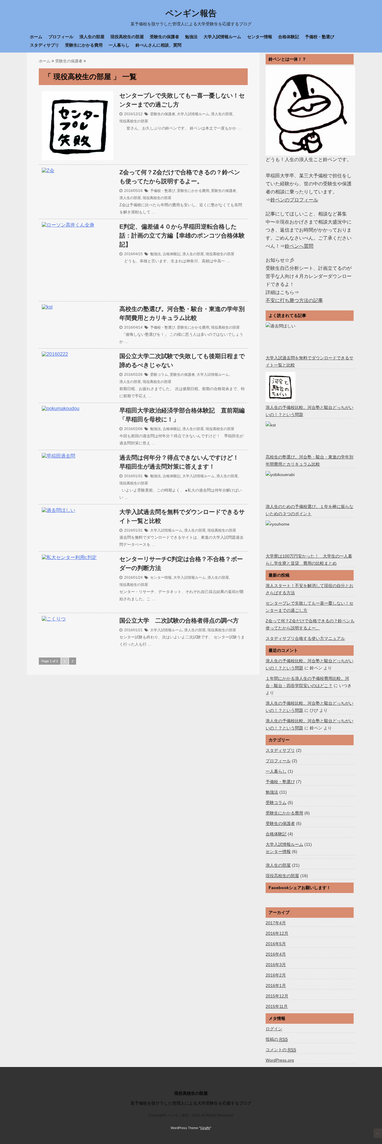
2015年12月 (277, 996)
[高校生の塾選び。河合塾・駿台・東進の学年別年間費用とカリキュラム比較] (281, 436)
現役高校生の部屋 (127, 36)
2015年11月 (277, 1006)
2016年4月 (276, 954)
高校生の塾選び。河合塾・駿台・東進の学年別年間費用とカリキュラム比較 (182, 313)
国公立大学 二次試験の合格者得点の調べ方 (179, 620)
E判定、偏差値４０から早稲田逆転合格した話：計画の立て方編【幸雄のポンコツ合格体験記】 (182, 235)
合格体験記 (288, 36)
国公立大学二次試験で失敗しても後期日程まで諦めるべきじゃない (182, 360)
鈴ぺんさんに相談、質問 (158, 45)
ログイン (274, 1028)
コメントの (281, 1049)
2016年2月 (276, 975)
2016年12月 (277, 933)
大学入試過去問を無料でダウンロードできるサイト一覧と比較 (182, 516)
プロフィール (60, 36)
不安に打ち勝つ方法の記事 (294, 300)
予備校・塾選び (319, 36)
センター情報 (259, 36)
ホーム (36, 36)
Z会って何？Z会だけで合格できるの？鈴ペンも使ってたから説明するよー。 (179, 176)
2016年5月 (276, 943)
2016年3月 (276, 964)
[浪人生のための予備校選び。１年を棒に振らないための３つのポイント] (281, 486)
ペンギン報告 (191, 13)
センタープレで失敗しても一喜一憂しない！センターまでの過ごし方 (182, 100)
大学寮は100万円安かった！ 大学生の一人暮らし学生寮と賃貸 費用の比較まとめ (309, 560)
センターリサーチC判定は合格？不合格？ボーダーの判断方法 (181, 563)
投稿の (277, 1039)
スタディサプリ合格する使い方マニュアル (305, 638)
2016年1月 (276, 985)
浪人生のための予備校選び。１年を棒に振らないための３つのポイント (309, 510)
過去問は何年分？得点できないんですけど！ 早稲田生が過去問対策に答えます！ (182, 462)
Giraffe (205, 1128)
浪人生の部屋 (91, 36)
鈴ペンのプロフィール (294, 199)
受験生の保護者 (164, 36)
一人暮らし (119, 45)
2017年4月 (276, 922)
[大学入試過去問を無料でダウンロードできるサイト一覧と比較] (281, 337)
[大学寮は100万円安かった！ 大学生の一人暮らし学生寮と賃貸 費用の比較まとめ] (281, 535)
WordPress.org (280, 1060)
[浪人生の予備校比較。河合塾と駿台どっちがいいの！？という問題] (281, 387)
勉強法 (191, 36)
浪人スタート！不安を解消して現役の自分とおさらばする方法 (309, 589)
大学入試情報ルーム (222, 36)
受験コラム (159, 374)
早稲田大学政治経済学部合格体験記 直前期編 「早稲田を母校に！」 (182, 415)
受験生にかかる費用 (84, 45)
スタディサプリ (44, 45)
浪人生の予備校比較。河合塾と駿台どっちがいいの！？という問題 (309, 411)
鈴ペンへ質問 (299, 246)
